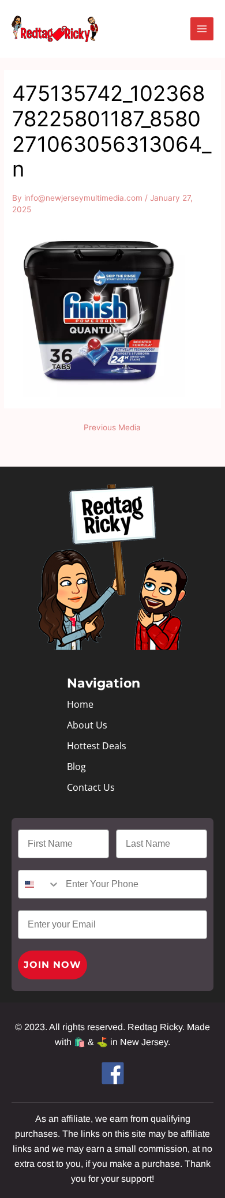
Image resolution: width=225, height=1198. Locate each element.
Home (80, 704)
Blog (76, 766)
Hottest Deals (96, 745)
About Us (87, 725)
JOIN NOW (52, 964)
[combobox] (39, 884)
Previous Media (112, 428)
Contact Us (91, 787)
